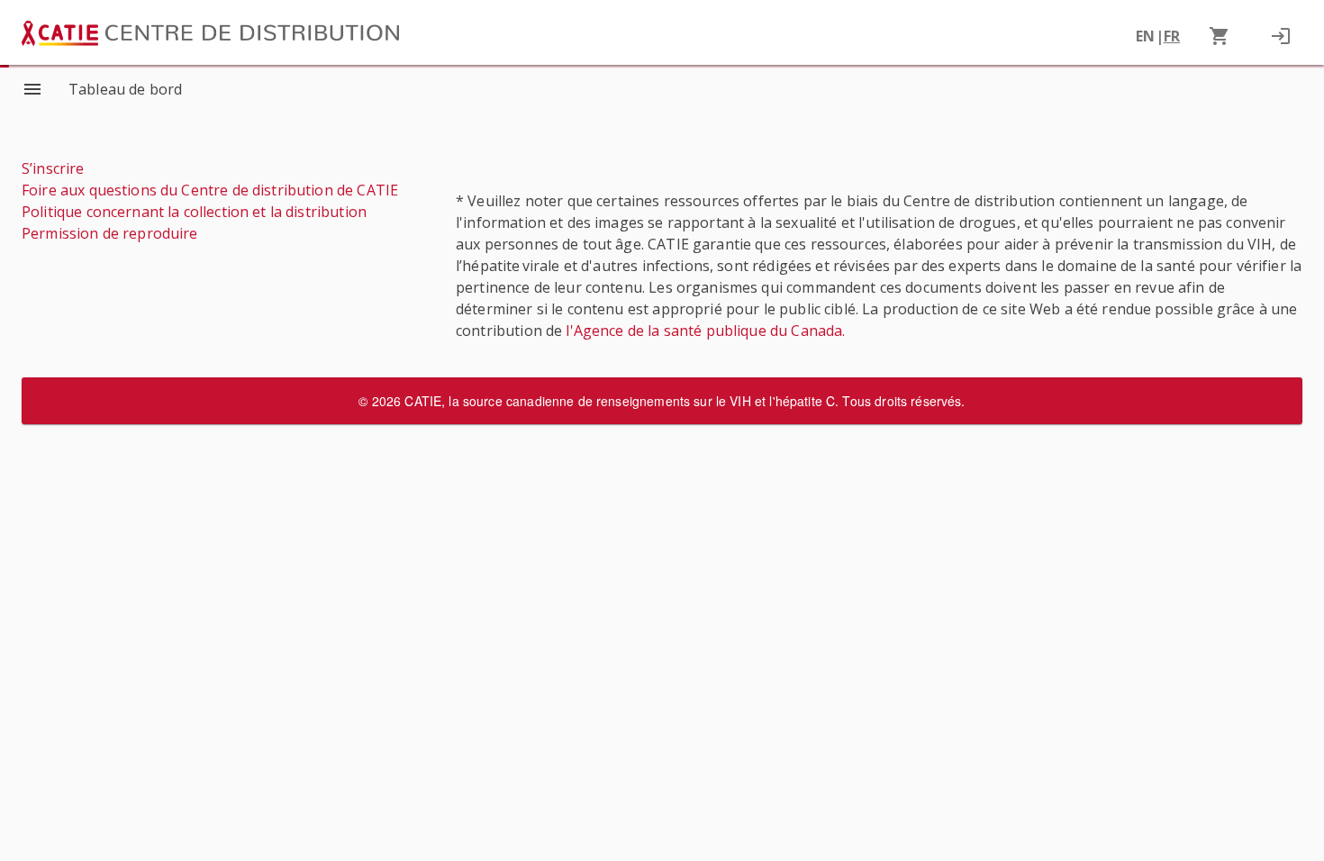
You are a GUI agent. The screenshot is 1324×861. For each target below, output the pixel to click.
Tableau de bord (125, 89)
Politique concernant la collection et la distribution (194, 212)
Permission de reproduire (110, 233)
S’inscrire (53, 168)
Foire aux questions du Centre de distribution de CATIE (210, 190)
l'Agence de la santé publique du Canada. (705, 348)
